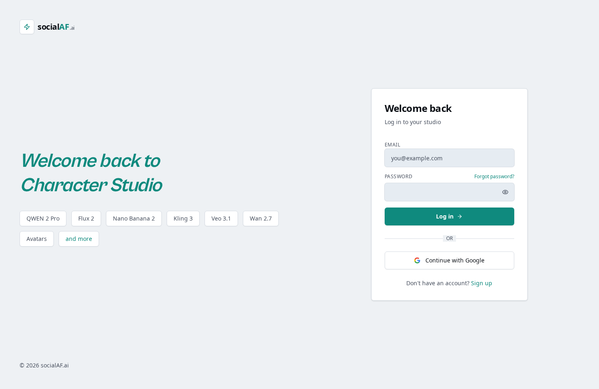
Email (393, 144)
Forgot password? (494, 176)
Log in (445, 216)
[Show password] (505, 192)
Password (399, 176)
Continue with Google (454, 260)
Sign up (481, 283)
